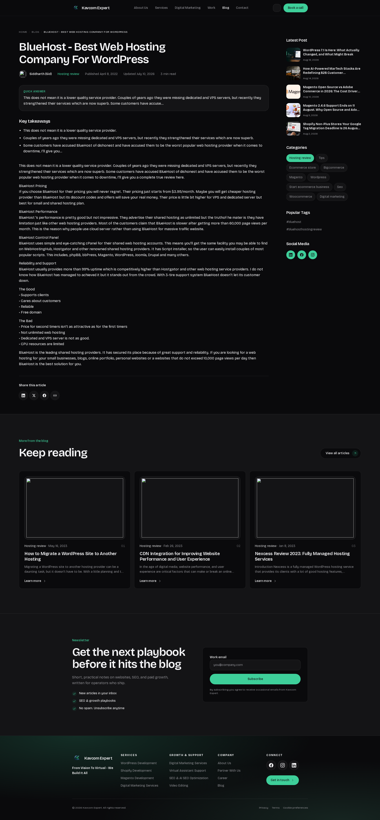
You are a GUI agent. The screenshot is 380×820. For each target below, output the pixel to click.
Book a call (295, 8)
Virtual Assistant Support (187, 771)
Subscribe (255, 679)
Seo (340, 187)
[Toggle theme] (277, 8)
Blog (225, 8)
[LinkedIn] (290, 254)
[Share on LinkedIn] (23, 395)
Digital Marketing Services (139, 785)
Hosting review (68, 74)
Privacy (263, 807)
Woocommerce (300, 197)
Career (222, 778)
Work (211, 8)
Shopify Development (136, 771)
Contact (242, 8)
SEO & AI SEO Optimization (188, 778)
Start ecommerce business (309, 187)
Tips (322, 158)
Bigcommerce (334, 167)
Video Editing (178, 785)
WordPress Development (139, 763)
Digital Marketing (188, 8)
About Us (141, 8)
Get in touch (280, 780)
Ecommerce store (302, 167)
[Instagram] (312, 254)
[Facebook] (301, 254)
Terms (276, 807)
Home (23, 31)
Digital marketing (332, 197)
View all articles (337, 453)
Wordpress (318, 177)
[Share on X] (33, 395)
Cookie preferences (295, 807)
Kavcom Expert (96, 7)
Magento (296, 177)
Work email (218, 657)
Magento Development (137, 778)
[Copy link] (55, 395)
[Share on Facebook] (44, 395)
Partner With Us (229, 771)
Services (161, 8)
